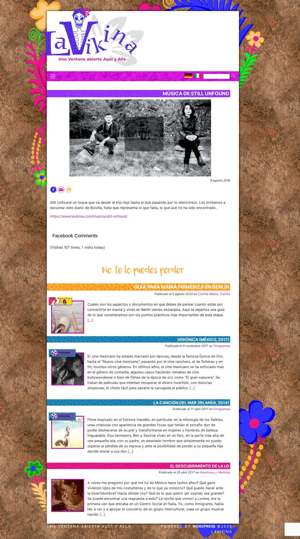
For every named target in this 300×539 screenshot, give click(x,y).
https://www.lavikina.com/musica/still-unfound (88, 216)
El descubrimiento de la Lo (199, 466)
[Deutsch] (188, 75)
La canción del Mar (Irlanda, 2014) (191, 402)
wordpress (204, 526)
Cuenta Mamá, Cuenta (214, 294)
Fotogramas (221, 346)
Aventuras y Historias (215, 472)
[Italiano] (198, 75)
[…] (90, 320)
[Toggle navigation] (53, 76)
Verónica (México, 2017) (203, 339)
